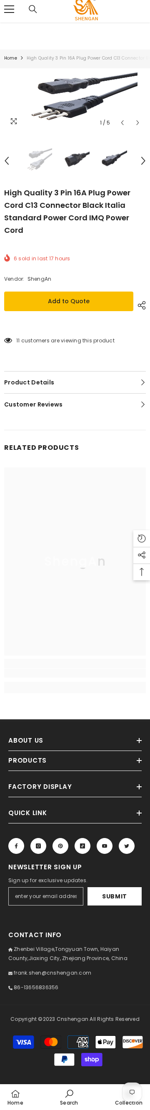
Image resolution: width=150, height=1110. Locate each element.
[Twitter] (127, 846)
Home (10, 58)
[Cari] (33, 9)
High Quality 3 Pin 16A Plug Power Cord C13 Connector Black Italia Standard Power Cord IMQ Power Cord (67, 211)
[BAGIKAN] (139, 305)
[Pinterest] (60, 846)
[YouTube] (104, 846)
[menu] (9, 9)
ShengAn (40, 278)
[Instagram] (38, 846)
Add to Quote (69, 301)
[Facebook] (16, 846)
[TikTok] (82, 846)
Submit (114, 896)
